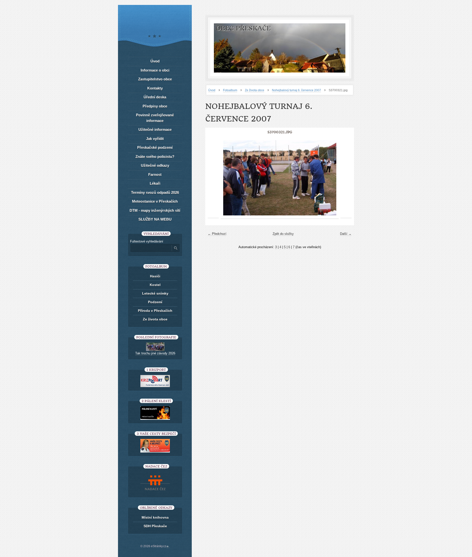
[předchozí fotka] (213, 178)
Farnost (155, 174)
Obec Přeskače (243, 28)
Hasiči (155, 276)
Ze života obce (254, 90)
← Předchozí (217, 234)
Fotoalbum (230, 90)
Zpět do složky (283, 234)
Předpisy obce (155, 106)
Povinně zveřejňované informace (155, 118)
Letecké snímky (155, 293)
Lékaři (155, 183)
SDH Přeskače (155, 526)
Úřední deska (155, 97)
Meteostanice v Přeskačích (155, 201)
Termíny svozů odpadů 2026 (155, 192)
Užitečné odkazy (155, 165)
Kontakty (155, 88)
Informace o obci (155, 70)
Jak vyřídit (155, 138)
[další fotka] (346, 178)
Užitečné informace (155, 129)
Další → (346, 234)
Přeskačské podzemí (155, 147)
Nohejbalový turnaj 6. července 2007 (296, 90)
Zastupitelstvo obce (155, 79)
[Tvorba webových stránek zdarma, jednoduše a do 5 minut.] (168, 546)
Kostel (155, 285)
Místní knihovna (155, 517)
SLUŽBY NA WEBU (155, 219)
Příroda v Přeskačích (155, 311)
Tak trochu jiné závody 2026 (155, 353)
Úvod (211, 90)
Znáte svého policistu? (154, 156)
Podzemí (155, 302)
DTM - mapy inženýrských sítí (155, 210)
